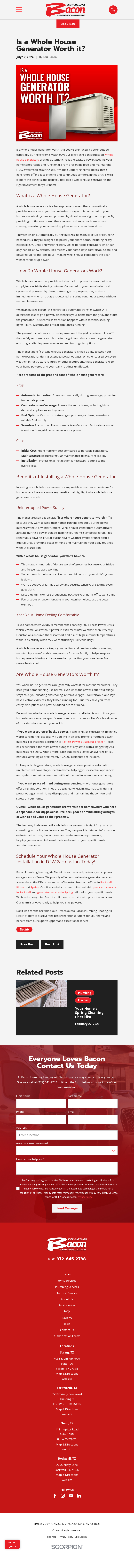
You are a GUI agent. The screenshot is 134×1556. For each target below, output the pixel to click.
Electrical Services (66, 1293)
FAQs (67, 1311)
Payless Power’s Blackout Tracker (83, 742)
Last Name (75, 1096)
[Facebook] (55, 1496)
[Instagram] (63, 1496)
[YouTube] (71, 1496)
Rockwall (106, 882)
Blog (67, 1324)
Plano (20, 887)
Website (67, 1379)
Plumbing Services (67, 1287)
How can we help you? (30, 1159)
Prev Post (27, 944)
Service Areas (66, 1305)
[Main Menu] (19, 10)
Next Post (52, 944)
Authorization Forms (67, 1336)
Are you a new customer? (32, 1143)
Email (71, 1111)
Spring (35, 887)
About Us (67, 1299)
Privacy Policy (85, 1196)
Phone (20, 1111)
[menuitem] (51, 1537)
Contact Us (67, 1330)
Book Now (68, 24)
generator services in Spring (55, 892)
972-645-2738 (71, 1259)
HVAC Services (67, 1280)
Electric (24, 929)
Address (21, 1127)
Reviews (67, 1317)
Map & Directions (67, 1373)
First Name (23, 1096)
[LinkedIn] (79, 1496)
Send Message (67, 1208)
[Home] (65, 10)
